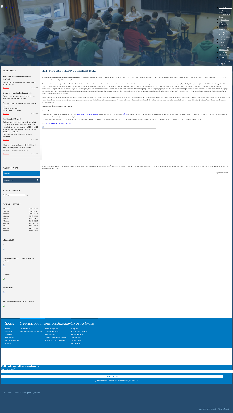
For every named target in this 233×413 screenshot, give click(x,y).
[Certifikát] (223, 63)
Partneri (224, 39)
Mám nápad (7, 173)
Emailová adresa (8, 369)
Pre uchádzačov (224, 23)
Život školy (225, 37)
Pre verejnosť (223, 11)
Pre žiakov (225, 20)
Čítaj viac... (6, 88)
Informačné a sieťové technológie (31, 331)
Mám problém (8, 180)
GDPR (223, 45)
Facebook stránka (76, 340)
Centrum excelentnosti (224, 53)
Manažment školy (224, 16)
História (7, 329)
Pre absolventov (224, 28)
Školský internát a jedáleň (79, 331)
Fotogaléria (74, 329)
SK (229, 61)
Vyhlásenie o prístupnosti (225, 49)
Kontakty (224, 42)
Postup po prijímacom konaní (55, 340)
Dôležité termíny (50, 334)
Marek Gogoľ (210, 409)
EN (222, 61)
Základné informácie (52, 331)
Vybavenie (8, 331)
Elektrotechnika (25, 329)
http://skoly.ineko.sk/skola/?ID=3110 (58, 123)
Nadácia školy (9, 337)
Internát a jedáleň (224, 33)
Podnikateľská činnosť (12, 340)
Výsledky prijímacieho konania (55, 337)
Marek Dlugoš (223, 409)
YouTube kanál (76, 343)
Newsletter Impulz (77, 334)
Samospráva (8, 334)
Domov (223, 7)
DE (225, 61)
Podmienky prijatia (51, 329)
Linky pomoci (222, 58)
